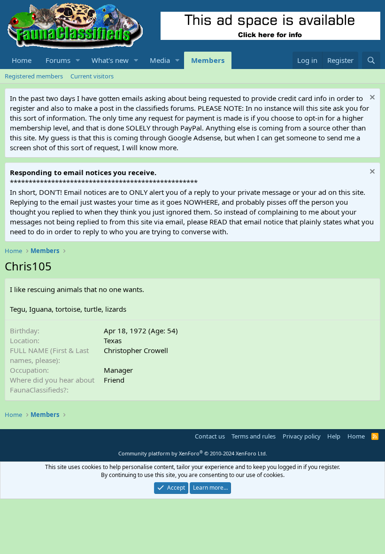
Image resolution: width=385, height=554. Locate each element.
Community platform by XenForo (192, 453)
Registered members (34, 76)
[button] (78, 60)
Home (21, 60)
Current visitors (92, 76)
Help (333, 436)
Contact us (210, 436)
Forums (58, 60)
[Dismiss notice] (371, 98)
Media (160, 60)
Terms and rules (253, 436)
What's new (110, 60)
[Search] (371, 60)
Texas (113, 340)
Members (207, 60)
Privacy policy (302, 436)
